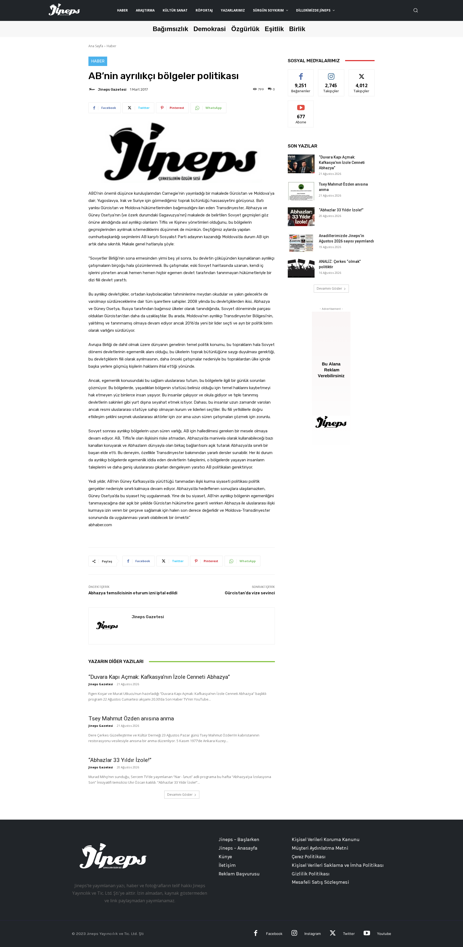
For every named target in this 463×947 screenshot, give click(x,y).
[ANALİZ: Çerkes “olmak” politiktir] (301, 268)
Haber (111, 46)
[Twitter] (333, 934)
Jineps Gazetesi (112, 89)
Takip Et (331, 74)
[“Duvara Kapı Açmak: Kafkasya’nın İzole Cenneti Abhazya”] (301, 163)
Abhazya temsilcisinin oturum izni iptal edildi (132, 593)
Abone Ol (301, 105)
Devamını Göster (180, 794)
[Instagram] (294, 934)
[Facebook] (256, 934)
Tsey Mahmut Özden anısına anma (131, 718)
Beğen (301, 74)
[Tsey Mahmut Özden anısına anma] (301, 191)
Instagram (312, 933)
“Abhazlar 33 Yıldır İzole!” (119, 760)
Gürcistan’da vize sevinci (250, 593)
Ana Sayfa (95, 46)
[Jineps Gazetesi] (92, 89)
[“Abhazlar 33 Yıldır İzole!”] (301, 216)
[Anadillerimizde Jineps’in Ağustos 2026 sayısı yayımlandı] (301, 242)
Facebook (274, 933)
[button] (415, 10)
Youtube (384, 933)
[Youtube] (367, 934)
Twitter (349, 933)
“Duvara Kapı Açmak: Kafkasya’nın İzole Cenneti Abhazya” (159, 677)
